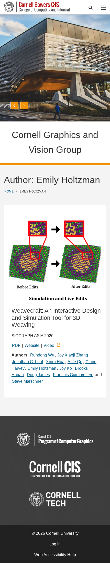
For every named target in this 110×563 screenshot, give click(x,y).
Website (32, 345)
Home (9, 191)
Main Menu (103, 7)
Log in (55, 544)
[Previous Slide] (14, 105)
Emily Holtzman (42, 368)
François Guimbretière (73, 375)
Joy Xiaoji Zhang (72, 355)
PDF (16, 345)
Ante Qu (75, 362)
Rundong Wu (42, 355)
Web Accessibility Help (55, 555)
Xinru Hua (55, 362)
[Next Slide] (24, 105)
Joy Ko (65, 368)
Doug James (38, 375)
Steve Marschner (27, 381)
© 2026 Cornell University (55, 533)
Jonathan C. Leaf (27, 362)
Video (48, 345)
